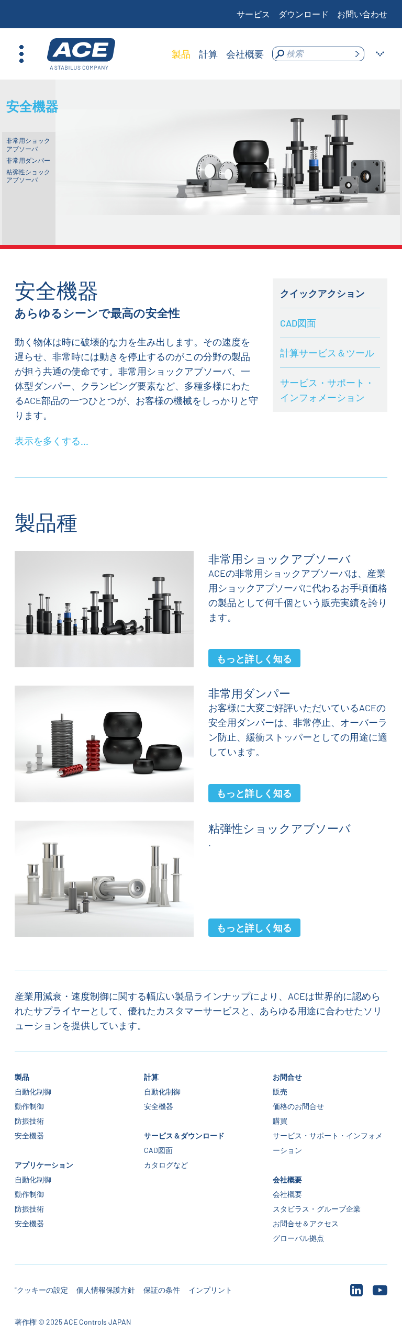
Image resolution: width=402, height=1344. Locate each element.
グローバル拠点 (298, 1238)
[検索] (357, 54)
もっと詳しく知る (254, 658)
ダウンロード (303, 14)
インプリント (210, 1289)
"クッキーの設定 (41, 1289)
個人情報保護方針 (105, 1289)
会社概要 (287, 1179)
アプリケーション (44, 1164)
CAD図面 (298, 323)
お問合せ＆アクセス (306, 1223)
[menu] (218, 54)
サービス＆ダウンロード (184, 1135)
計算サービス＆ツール (327, 353)
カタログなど (166, 1164)
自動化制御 (33, 1091)
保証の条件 (161, 1289)
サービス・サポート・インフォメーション (327, 390)
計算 (151, 1076)
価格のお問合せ (298, 1106)
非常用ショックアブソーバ (28, 144)
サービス (253, 14)
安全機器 (29, 1135)
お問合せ (287, 1076)
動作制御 (29, 1106)
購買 (280, 1120)
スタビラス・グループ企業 (317, 1208)
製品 (22, 1076)
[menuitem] (181, 54)
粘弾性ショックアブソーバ (28, 176)
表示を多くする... (51, 440)
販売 (280, 1091)
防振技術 (29, 1120)
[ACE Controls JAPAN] (81, 54)
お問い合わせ (362, 14)
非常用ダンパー (28, 160)
